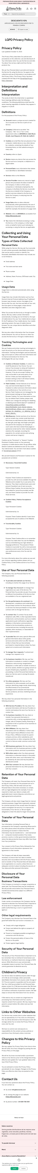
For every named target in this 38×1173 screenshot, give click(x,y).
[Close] (36, 1158)
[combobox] (19, 14)
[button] (31, 9)
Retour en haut (19, 1117)
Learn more (16, 1165)
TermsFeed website (10, 451)
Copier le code (24, 29)
